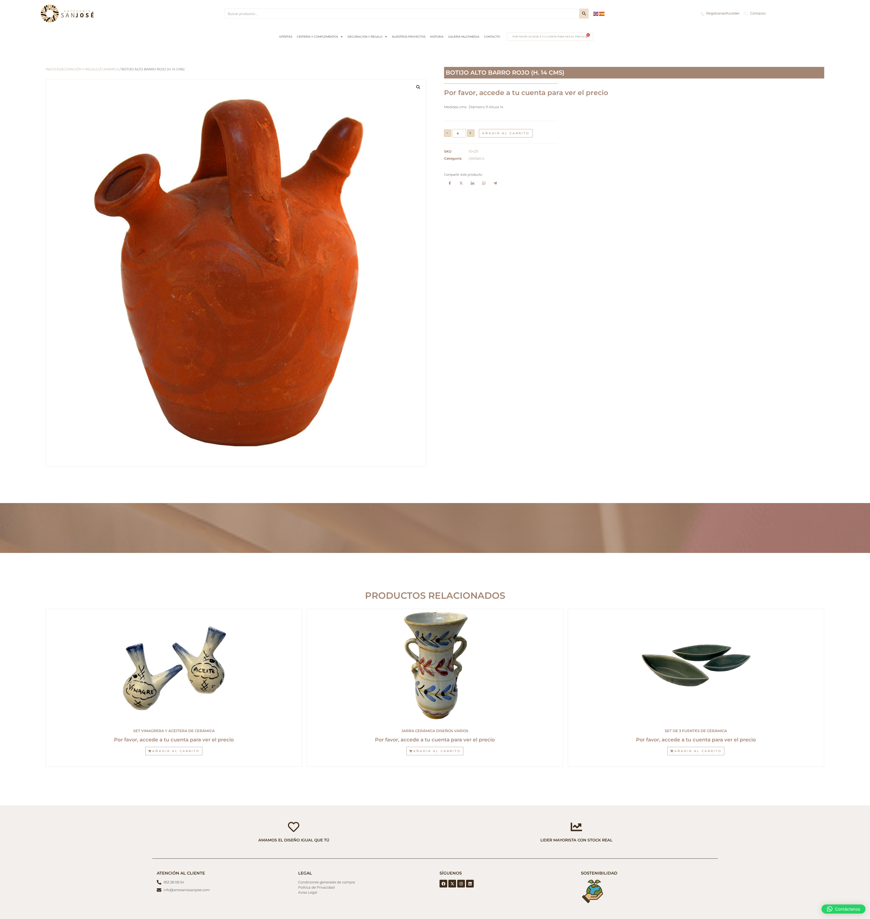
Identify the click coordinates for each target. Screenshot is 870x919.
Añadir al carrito (505, 133)
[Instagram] (461, 883)
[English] (596, 13)
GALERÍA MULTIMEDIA (463, 36)
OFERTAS (285, 36)
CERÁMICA (110, 69)
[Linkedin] (470, 883)
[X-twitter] (452, 883)
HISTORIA (437, 36)
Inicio (51, 69)
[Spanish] (602, 13)
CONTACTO (492, 36)
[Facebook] (443, 883)
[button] (418, 87)
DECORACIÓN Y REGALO (365, 36)
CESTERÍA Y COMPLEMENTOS (317, 36)
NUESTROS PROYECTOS (408, 36)
